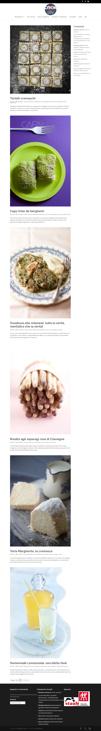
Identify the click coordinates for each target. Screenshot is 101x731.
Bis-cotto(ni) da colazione (51, 716)
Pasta (51, 101)
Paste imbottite (58, 101)
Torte (60, 554)
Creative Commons (59, 17)
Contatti (72, 17)
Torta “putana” (57, 692)
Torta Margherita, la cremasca (31, 551)
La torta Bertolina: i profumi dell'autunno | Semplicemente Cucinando (82, 36)
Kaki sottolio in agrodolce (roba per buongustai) (81, 47)
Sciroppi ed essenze (62, 666)
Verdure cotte (66, 214)
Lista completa (43, 17)
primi (64, 101)
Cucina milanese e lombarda (31, 101)
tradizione (13, 102)
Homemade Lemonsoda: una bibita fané (38, 663)
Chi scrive (31, 17)
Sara (13, 101)
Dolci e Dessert (44, 554)
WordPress (39, 728)
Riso (55, 442)
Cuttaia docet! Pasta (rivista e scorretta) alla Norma (82, 54)
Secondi (59, 214)
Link (80, 17)
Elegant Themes (22, 728)
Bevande (26, 666)
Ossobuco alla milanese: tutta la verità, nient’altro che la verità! (37, 324)
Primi (51, 442)
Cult (46, 214)
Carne (25, 214)
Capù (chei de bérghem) (27, 211)
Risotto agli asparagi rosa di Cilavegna (37, 439)
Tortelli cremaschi (23, 98)
